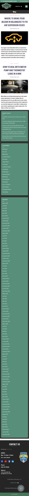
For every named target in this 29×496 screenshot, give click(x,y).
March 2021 (5, 366)
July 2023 (4, 296)
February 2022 (5, 339)
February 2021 (5, 369)
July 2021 (4, 356)
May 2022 (4, 331)
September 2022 (6, 321)
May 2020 (4, 391)
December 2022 (5, 313)
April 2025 (4, 243)
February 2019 (5, 429)
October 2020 (5, 379)
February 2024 (5, 278)
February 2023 (5, 308)
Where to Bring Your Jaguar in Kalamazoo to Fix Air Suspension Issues (14, 22)
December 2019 (5, 404)
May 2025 (4, 241)
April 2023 (4, 303)
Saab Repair (5, 182)
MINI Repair (14, 63)
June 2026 (4, 208)
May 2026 (4, 210)
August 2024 (5, 263)
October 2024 (5, 258)
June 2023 (4, 298)
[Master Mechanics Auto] (6, 6)
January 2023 (5, 311)
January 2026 (5, 220)
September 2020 (6, 381)
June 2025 (4, 238)
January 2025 (5, 251)
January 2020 (5, 401)
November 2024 (6, 256)
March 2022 (5, 336)
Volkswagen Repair (6, 189)
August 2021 (5, 354)
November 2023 (6, 286)
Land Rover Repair (6, 166)
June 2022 (4, 328)
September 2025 (6, 230)
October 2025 (5, 228)
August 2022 (5, 323)
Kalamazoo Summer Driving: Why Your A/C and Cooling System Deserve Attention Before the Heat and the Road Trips (14, 127)
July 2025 (4, 235)
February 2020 (5, 399)
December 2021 (5, 344)
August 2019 (5, 414)
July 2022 (4, 326)
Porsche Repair (5, 179)
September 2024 (6, 261)
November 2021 (6, 346)
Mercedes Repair (6, 174)
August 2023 (5, 293)
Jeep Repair (5, 164)
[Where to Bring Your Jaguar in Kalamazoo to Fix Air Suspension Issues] (14, 38)
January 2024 (5, 281)
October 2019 (5, 409)
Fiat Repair (4, 159)
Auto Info (4, 151)
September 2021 (6, 351)
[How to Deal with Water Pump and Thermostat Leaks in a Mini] (14, 86)
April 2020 (4, 394)
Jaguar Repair (14, 15)
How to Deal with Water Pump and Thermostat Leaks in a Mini (14, 70)
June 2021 (4, 359)
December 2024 (5, 253)
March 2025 (5, 246)
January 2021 (5, 371)
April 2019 (4, 424)
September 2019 (6, 411)
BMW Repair (5, 154)
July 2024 (4, 266)
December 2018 (5, 434)
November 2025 (6, 225)
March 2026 (5, 215)
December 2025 (5, 223)
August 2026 (5, 203)
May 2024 (4, 271)
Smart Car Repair (6, 184)
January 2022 (5, 341)
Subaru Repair (5, 187)
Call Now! (15, 494)
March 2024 (5, 276)
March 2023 (5, 306)
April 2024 (4, 273)
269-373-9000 (24, 1)
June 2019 (4, 419)
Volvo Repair (5, 192)
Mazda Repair (5, 171)
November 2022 (6, 316)
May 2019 (4, 421)
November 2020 (6, 376)
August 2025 (5, 233)
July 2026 (4, 205)
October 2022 (5, 318)
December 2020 (5, 374)
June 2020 (4, 389)
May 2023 (4, 301)
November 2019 (6, 406)
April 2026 (4, 213)
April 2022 (4, 333)
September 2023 (6, 291)
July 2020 (4, 386)
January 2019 (5, 432)
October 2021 (5, 349)
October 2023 (5, 288)
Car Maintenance (6, 156)
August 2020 (5, 384)
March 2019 (5, 426)
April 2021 (4, 364)
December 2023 (5, 283)
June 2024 (4, 268)
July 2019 (4, 416)
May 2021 (4, 361)
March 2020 (5, 396)
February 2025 (5, 248)
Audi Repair (5, 149)
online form (9, 449)
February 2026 (5, 218)
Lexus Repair (5, 169)
